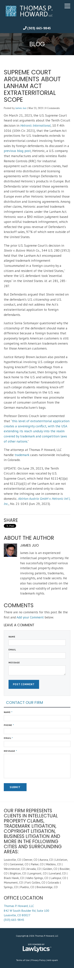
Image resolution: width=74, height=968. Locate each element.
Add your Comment (30, 617)
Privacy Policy (38, 960)
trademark (22, 455)
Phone (9, 725)
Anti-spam (52, 960)
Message (14, 662)
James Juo (20, 108)
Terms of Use (23, 960)
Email (12, 649)
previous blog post (17, 151)
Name (12, 636)
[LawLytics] (37, 948)
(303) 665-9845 (39, 28)
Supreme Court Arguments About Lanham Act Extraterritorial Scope (32, 86)
